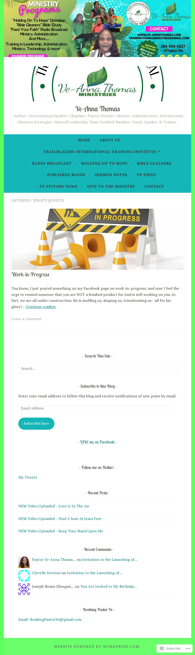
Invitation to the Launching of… (110, 559)
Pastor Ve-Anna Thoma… (54, 559)
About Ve (110, 140)
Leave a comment (26, 318)
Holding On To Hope (104, 163)
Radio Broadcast (52, 163)
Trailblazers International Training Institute (100, 151)
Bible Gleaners (154, 163)
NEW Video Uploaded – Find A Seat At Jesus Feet (60, 518)
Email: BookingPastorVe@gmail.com (50, 619)
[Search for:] (97, 368)
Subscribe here (36, 423)
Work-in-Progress (30, 274)
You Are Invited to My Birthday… (108, 586)
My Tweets (27, 477)
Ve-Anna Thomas (97, 108)
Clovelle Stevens (46, 572)
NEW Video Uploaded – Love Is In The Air (53, 506)
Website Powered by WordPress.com (97, 646)
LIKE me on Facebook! (97, 442)
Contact (154, 186)
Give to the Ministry (111, 186)
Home (84, 140)
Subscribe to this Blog (98, 386)
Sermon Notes (111, 174)
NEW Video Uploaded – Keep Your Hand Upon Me (60, 531)
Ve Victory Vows (58, 186)
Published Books (66, 174)
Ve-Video (146, 174)
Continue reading (41, 306)
